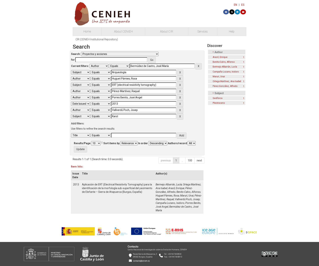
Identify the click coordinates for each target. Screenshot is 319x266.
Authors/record (177, 143)
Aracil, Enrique (176, 188)
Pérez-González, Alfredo (225, 86)
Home (87, 31)
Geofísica (217, 98)
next (199, 160)
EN (235, 4)
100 (190, 160)
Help (231, 31)
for (73, 59)
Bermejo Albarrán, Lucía (169, 184)
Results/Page (82, 143)
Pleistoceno (219, 103)
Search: (75, 53)
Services (203, 31)
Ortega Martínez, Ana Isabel (227, 81)
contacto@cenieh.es (141, 261)
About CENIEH (123, 31)
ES (242, 4)
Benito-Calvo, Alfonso (188, 191)
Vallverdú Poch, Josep (187, 199)
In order (143, 143)
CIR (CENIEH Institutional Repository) (97, 39)
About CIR (166, 31)
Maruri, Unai (186, 195)
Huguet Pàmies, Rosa (167, 195)
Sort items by (111, 143)
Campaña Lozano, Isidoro (170, 202)
